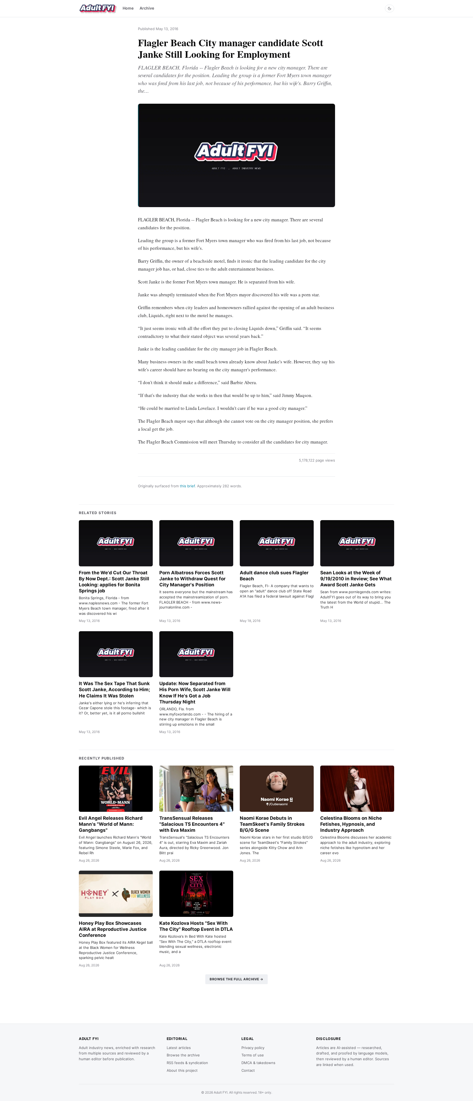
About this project (182, 1070)
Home (128, 8)
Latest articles (179, 1047)
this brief (187, 486)
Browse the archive (183, 1055)
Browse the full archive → (236, 979)
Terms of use (252, 1055)
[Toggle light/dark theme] (389, 8)
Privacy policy (252, 1047)
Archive (147, 8)
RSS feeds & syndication (187, 1063)
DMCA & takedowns (258, 1063)
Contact (248, 1070)
